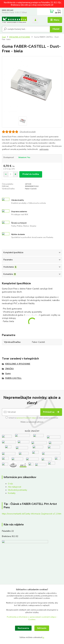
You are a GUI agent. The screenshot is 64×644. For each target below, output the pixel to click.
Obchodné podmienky (17, 490)
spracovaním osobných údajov (26, 418)
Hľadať (56, 29)
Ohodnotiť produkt (28, 131)
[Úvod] (14, 20)
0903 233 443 (7, 10)
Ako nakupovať (14, 487)
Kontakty (11, 493)
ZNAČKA (9, 368)
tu (43, 637)
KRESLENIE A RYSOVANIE (19, 37)
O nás (10, 483)
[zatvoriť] (60, 3)
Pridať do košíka (30, 174)
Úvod (4, 37)
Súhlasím (41, 628)
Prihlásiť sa (49, 412)
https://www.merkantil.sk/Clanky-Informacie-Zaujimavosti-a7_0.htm (31, 513)
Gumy (8, 373)
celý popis (44, 149)
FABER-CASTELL (13, 378)
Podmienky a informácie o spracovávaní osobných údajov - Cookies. (32, 618)
